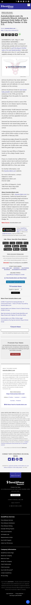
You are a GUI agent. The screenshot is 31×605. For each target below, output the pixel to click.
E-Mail (24, 249)
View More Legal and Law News (15, 282)
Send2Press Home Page (7, 552)
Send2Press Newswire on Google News (22, 229)
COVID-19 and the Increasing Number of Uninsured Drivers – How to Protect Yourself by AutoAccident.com (14, 303)
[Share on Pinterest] (9, 34)
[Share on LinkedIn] (12, 34)
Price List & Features (6, 531)
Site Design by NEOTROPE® (15, 595)
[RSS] (28, 1)
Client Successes (5, 567)
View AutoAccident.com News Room (16, 278)
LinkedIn (23, 397)
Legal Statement (9, 593)
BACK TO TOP (15, 475)
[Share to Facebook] (2, 34)
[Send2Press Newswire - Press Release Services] (8, 8)
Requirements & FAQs (7, 537)
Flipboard (8, 249)
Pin (26, 243)
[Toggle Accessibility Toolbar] (27, 602)
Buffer (17, 249)
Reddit (16, 246)
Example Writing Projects (7, 528)
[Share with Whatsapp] (19, 34)
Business (17, 268)
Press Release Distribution (8, 523)
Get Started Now (15, 495)
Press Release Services (7, 520)
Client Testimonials (6, 564)
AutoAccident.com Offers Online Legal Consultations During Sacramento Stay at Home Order (14, 320)
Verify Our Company (6, 561)
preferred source (6, 233)
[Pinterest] (21, 1)
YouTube (12, 400)
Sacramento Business (19, 269)
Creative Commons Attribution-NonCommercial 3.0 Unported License (14, 443)
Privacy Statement (19, 593)
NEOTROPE (10, 581)
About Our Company (6, 555)
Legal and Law (7, 268)
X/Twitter (10, 397)
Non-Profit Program (6, 540)
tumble (8, 246)
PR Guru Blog (4, 575)
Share (6, 243)
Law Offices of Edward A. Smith (15, 274)
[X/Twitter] (9, 460)
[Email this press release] (16, 34)
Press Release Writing (6, 526)
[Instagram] (26, 1)
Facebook (17, 397)
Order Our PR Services (7, 543)
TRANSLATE (15, 292)
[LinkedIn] (23, 1)
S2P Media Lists (5, 534)
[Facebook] (19, 1)
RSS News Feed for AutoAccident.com (16, 404)
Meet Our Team (5, 558)
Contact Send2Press (6, 573)
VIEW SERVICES (15, 354)
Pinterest (18, 400)
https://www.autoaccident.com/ (15, 394)
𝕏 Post (12, 243)
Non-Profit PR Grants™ (7, 570)
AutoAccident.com (10, 171)
